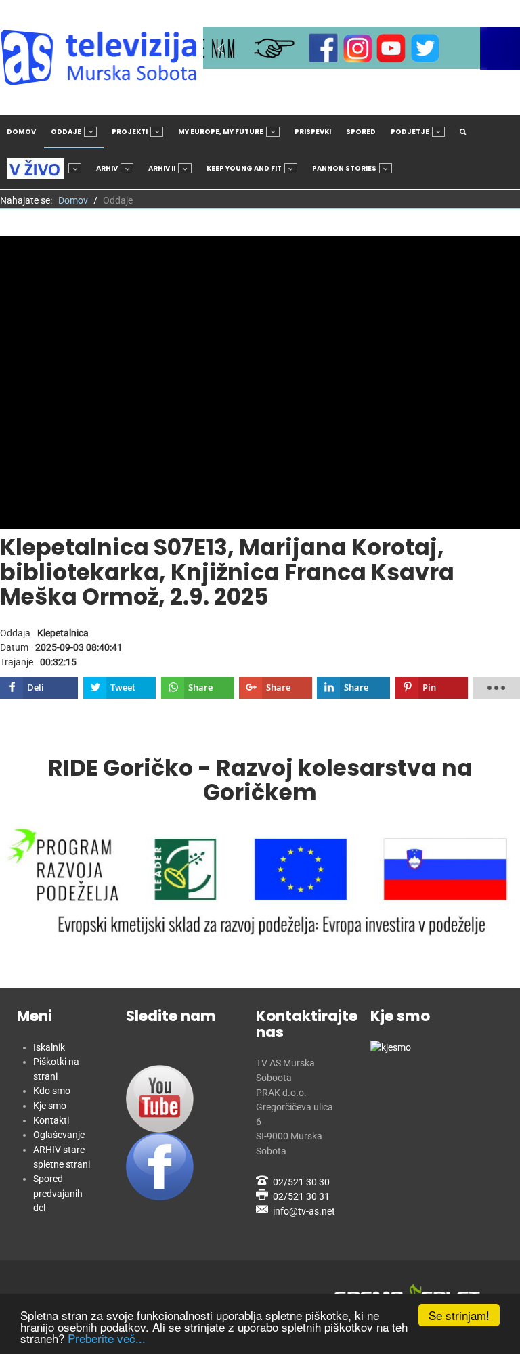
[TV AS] (101, 57)
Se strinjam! (459, 1315)
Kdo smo (51, 1091)
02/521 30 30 (301, 1182)
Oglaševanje (59, 1135)
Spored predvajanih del (58, 1193)
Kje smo (49, 1106)
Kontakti (51, 1121)
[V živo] (44, 169)
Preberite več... (107, 1338)
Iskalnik (49, 1047)
